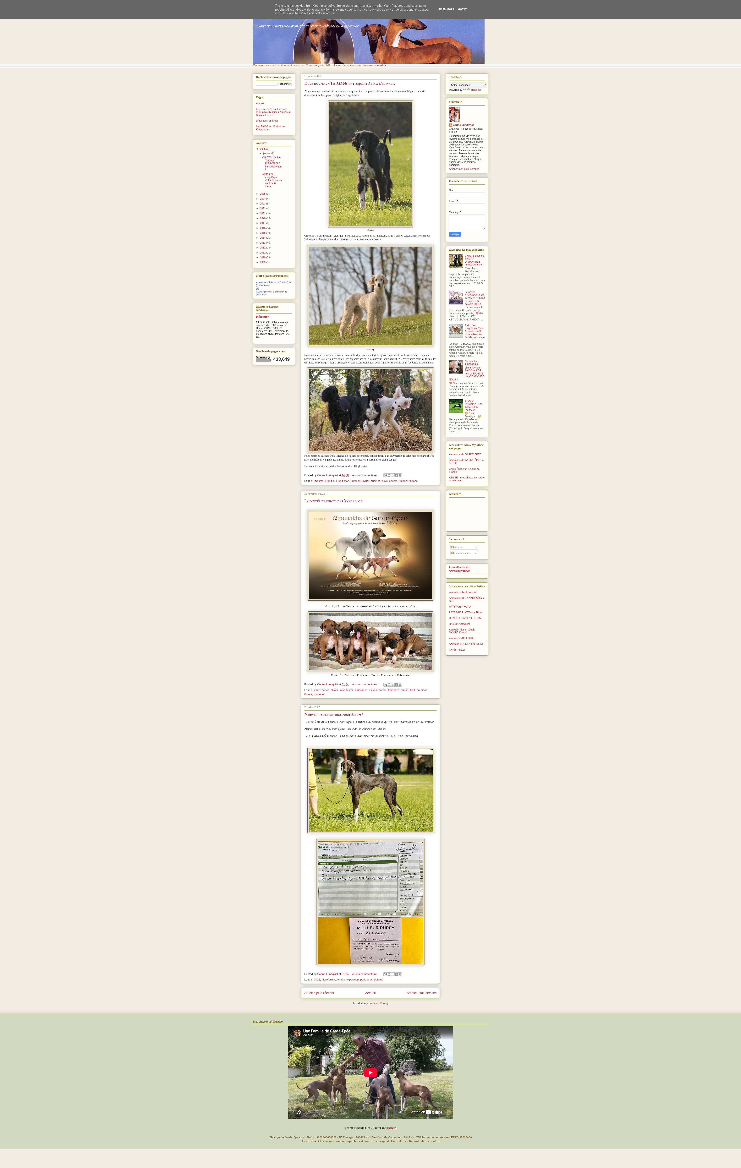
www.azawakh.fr (376, 65)
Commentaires (462, 553)
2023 (263, 203)
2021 (263, 213)
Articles (458, 547)
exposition (352, 979)
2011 (263, 252)
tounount (319, 694)
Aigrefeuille (328, 979)
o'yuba (373, 689)
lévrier (365, 480)
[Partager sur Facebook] (396, 475)
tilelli (412, 689)
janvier (267, 153)
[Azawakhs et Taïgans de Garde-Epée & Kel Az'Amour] (257, 288)
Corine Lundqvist (463, 124)
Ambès (340, 979)
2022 (317, 689)
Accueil (370, 993)
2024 (263, 198)
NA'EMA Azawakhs (459, 623)
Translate (476, 89)
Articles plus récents (319, 993)
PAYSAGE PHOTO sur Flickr (465, 612)
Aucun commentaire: (365, 475)
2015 (263, 233)
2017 (263, 223)
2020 (263, 218)
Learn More (446, 9)
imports (318, 480)
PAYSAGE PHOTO (460, 606)
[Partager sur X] (393, 475)
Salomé (378, 979)
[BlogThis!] (389, 475)
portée (383, 689)
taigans (413, 480)
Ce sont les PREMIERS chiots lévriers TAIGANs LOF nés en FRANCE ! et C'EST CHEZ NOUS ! (466, 370)
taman (405, 689)
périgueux (366, 979)
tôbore (308, 694)
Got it (462, 9)
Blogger (391, 1127)
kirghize (329, 480)
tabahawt (393, 689)
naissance (361, 689)
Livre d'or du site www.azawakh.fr (459, 568)
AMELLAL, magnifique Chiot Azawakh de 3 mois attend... (272, 180)
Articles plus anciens (422, 993)
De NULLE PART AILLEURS (465, 618)
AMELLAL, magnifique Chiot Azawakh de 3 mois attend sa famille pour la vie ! (475, 333)
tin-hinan (422, 689)
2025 (263, 193)
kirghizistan (342, 480)
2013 (263, 242)
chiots (334, 689)
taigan (403, 480)
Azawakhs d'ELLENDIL (462, 638)
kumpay (355, 480)
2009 (263, 262)
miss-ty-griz (346, 689)
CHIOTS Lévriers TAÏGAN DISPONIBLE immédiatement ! (272, 163)
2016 (263, 228)
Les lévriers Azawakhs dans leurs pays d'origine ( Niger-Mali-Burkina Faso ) (274, 112)
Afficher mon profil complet (464, 168)
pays (385, 480)
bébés (325, 689)
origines (375, 480)
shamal (393, 480)
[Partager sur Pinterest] (400, 475)
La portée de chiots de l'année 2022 (333, 501)
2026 (263, 149)
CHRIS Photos (457, 649)
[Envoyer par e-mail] (385, 475)
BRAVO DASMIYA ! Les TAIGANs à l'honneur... (473, 405)
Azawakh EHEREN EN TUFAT (466, 643)
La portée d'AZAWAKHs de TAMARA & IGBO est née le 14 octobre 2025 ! (475, 298)
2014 (263, 237)
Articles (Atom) (379, 1003)
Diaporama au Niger (267, 120)
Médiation (262, 316)
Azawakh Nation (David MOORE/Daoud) (462, 631)
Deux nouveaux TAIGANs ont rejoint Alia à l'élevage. (349, 83)
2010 (263, 257)
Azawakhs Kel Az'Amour (462, 592)
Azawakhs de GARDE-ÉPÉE (465, 454)
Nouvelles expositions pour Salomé (333, 714)
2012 (263, 247)
